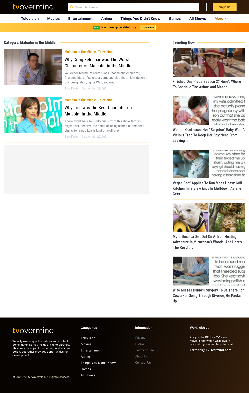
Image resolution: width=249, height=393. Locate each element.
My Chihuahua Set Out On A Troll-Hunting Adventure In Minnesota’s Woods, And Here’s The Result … (207, 242)
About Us (141, 356)
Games (175, 18)
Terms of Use (144, 350)
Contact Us (143, 362)
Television (30, 18)
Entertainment (80, 18)
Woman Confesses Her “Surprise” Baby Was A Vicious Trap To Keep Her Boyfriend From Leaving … (209, 135)
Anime (106, 18)
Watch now (148, 27)
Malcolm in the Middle (80, 52)
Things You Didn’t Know (140, 18)
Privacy (140, 338)
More (219, 18)
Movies (53, 18)
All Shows (197, 18)
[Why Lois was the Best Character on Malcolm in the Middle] (33, 115)
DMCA (139, 344)
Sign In (224, 7)
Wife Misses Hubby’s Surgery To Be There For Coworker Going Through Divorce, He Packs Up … (208, 295)
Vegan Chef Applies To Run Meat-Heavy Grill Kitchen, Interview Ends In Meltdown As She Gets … (207, 188)
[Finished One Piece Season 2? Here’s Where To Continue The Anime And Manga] (209, 62)
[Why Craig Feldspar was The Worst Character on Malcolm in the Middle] (33, 67)
